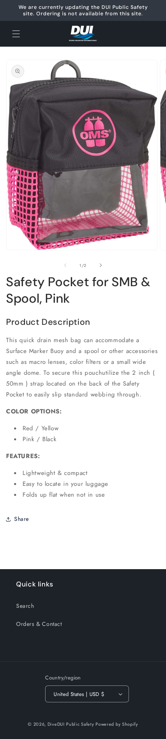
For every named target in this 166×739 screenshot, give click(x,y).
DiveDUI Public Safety (71, 724)
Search (25, 606)
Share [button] (21, 519)
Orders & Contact (39, 624)
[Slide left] (65, 265)
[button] (16, 34)
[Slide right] (101, 265)
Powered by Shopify (116, 724)
